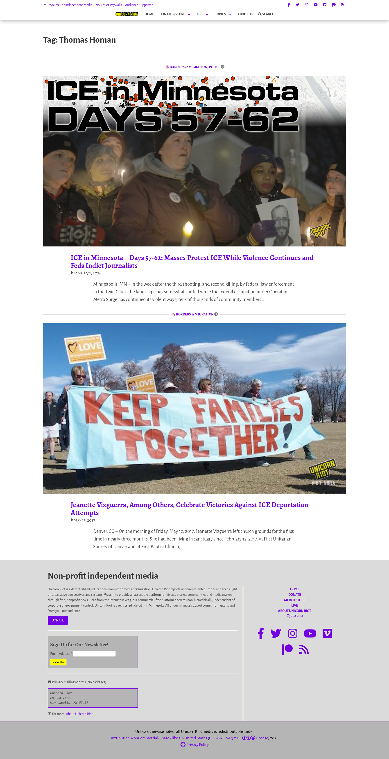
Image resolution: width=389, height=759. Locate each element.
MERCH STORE (294, 600)
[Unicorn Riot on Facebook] (288, 5)
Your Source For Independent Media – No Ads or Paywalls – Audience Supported (98, 5)
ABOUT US (245, 14)
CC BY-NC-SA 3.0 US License (238, 738)
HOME (149, 14)
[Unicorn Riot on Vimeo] (325, 5)
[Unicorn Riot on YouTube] (315, 5)
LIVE (200, 14)
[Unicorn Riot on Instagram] (306, 5)
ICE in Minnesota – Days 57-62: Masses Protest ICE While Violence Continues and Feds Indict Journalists (192, 261)
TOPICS (220, 14)
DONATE (58, 620)
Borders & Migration (189, 67)
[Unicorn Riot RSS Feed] (343, 5)
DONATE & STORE (172, 14)
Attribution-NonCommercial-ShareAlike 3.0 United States (159, 738)
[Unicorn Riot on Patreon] (334, 5)
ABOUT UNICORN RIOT (294, 611)
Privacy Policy (197, 745)
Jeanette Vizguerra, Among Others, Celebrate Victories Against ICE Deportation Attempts (190, 509)
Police (214, 67)
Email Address (61, 654)
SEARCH (268, 14)
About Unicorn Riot (79, 714)
